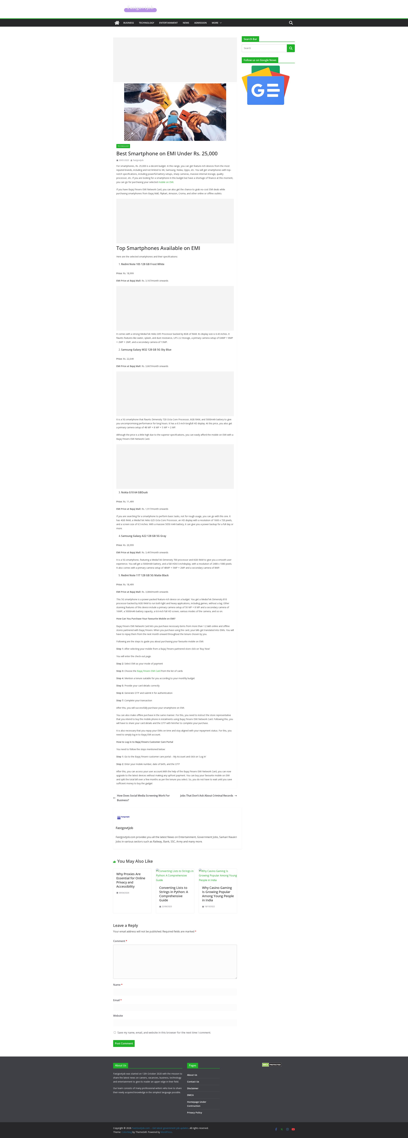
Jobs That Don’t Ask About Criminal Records (206, 795)
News (186, 22)
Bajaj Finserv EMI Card (148, 670)
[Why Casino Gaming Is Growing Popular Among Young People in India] (218, 871)
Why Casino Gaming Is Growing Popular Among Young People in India (218, 894)
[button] (220, 23)
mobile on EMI (165, 182)
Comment (120, 941)
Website (118, 1015)
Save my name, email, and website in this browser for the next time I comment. (164, 1032)
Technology (146, 22)
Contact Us (193, 1081)
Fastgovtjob (138, 160)
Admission (200, 22)
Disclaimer (192, 1088)
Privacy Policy (194, 1112)
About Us (192, 1074)
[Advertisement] (175, 59)
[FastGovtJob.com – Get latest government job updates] (117, 23)
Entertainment (168, 22)
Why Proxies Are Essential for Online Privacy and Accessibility (130, 880)
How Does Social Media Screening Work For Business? (143, 798)
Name (118, 984)
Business (128, 22)
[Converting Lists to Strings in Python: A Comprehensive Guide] (175, 871)
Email (117, 1000)
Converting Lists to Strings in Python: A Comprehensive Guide (173, 894)
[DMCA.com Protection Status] (271, 1064)
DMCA (190, 1095)
